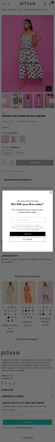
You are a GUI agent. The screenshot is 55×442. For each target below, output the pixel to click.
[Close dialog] (51, 192)
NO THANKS (27, 239)
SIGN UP (27, 234)
